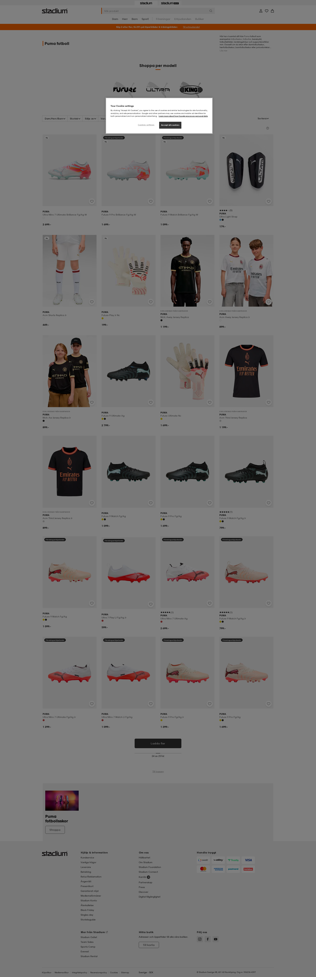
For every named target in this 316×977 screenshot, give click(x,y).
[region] (159, 116)
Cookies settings (146, 125)
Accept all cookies (170, 125)
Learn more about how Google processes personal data (183, 116)
